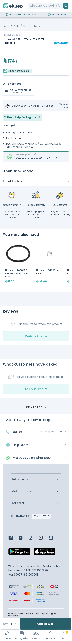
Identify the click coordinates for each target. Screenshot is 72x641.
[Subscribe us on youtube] (43, 538)
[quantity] (10, 624)
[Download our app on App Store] (44, 552)
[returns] (60, 195)
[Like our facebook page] (13, 538)
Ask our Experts (36, 389)
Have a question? (26, 154)
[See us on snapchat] (54, 538)
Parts (16, 26)
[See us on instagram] (33, 538)
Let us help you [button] (22, 479)
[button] (61, 105)
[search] (65, 6)
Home (6, 26)
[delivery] (36, 195)
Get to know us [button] (22, 491)
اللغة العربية (41, 516)
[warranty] (12, 195)
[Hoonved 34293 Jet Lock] (49, 264)
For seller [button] (18, 503)
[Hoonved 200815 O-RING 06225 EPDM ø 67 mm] (18, 264)
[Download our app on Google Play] (19, 552)
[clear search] (62, 6)
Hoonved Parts (31, 26)
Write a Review (36, 336)
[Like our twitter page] (23, 538)
